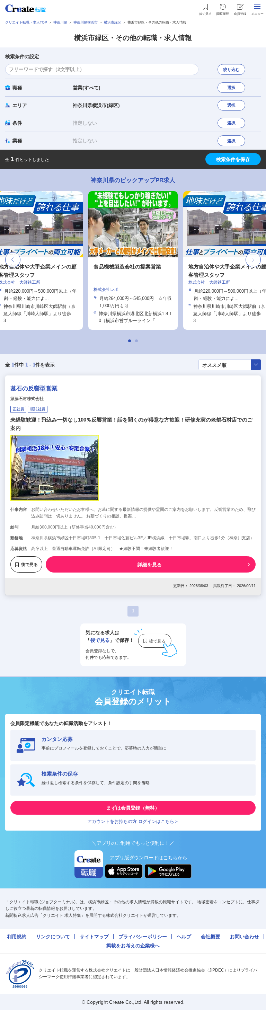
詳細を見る (150, 564)
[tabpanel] (50, 260)
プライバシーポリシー (142, 936)
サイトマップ (94, 936)
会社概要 (210, 936)
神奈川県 (60, 22)
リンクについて (53, 936)
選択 (231, 87)
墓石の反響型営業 (33, 388)
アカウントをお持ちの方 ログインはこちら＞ (133, 821)
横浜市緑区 (112, 22)
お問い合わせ (244, 936)
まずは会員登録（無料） (133, 807)
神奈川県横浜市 (85, 22)
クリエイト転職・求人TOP (26, 22)
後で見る (29, 564)
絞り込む (231, 69)
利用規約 (16, 936)
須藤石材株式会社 (27, 398)
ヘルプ (184, 936)
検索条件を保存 (233, 159)
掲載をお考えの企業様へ (133, 945)
